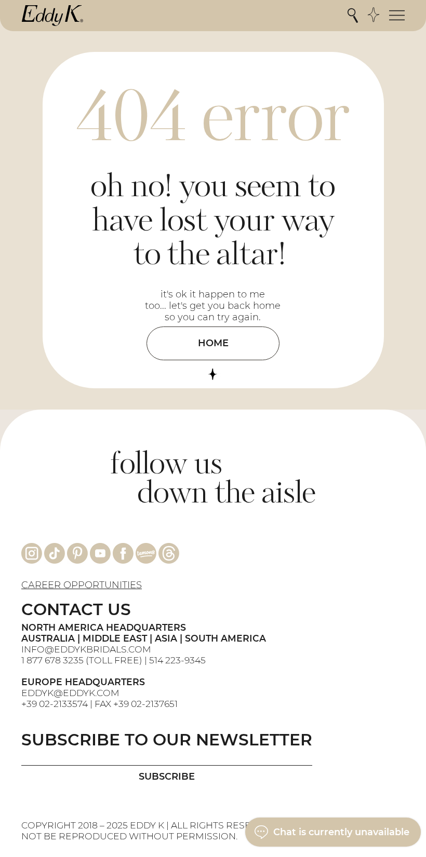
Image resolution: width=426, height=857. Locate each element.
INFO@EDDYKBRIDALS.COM (87, 649)
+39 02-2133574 (54, 703)
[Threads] (168, 553)
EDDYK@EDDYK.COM (70, 692)
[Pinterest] (77, 553)
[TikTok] (54, 553)
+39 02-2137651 (145, 703)
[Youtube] (100, 553)
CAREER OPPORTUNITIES (81, 585)
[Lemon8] (146, 553)
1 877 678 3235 (52, 660)
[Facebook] (123, 553)
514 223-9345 (177, 660)
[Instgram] (31, 553)
